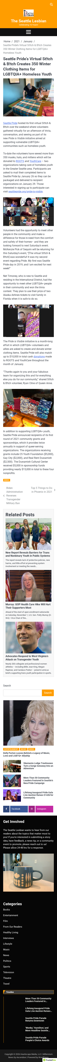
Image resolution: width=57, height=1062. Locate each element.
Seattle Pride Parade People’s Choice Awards (37, 1039)
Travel (6, 983)
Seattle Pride (10, 123)
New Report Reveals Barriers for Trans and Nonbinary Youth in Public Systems (28, 554)
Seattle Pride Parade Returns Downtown (35, 1019)
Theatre (7, 978)
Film (5, 921)
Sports (6, 966)
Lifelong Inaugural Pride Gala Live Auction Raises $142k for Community (38, 795)
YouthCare (35, 161)
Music (23, 749)
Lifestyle (7, 943)
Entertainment (11, 749)
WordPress (43, 1057)
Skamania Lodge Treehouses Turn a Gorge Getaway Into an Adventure (38, 766)
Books (6, 909)
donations (39, 356)
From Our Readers (12, 926)
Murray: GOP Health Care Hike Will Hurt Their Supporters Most (28, 606)
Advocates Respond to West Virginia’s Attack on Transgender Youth (27, 658)
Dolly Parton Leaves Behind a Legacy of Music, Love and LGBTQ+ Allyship (26, 754)
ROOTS (20, 161)
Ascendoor (21, 1057)
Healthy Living (10, 932)
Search (7, 685)
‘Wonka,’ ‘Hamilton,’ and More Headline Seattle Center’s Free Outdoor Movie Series (36, 1032)
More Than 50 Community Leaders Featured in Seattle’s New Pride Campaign (38, 780)
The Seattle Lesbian (28, 21)
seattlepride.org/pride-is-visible (25, 191)
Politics (7, 961)
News (6, 480)
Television (8, 972)
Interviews (8, 938)
